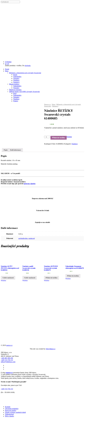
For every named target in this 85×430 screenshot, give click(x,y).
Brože (15, 75)
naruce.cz (9, 345)
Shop (6, 71)
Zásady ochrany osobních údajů (15, 412)
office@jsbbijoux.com (8, 362)
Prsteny (15, 101)
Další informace (15, 150)
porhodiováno (23, 238)
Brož (14, 93)
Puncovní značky (10, 410)
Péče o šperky (9, 416)
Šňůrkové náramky (15, 90)
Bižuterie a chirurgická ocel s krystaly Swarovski (25, 73)
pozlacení (32, 238)
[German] (77, 427)
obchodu (27, 65)
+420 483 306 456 (7, 358)
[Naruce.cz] (42, 58)
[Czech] (72, 427)
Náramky (16, 78)
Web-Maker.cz (50, 349)
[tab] (5, 150)
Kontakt (7, 407)
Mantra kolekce (14, 84)
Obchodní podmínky (12, 408)
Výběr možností (8, 278)
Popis (6, 150)
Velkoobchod (9, 414)
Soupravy (16, 82)
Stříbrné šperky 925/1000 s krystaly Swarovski (24, 91)
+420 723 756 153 (7, 360)
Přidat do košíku (58, 138)
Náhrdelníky (17, 76)
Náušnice (16, 80)
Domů (7, 69)
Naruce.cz (47, 104)
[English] (74, 427)
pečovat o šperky (30, 183)
